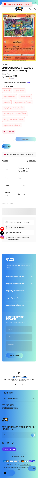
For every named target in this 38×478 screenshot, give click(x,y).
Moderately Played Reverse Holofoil (15, 113)
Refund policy (7, 467)
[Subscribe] (33, 435)
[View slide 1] (16, 385)
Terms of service (22, 467)
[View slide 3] (20, 385)
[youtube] (2, 228)
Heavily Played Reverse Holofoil (13, 119)
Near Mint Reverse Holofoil (23, 102)
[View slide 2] (18, 385)
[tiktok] (2, 233)
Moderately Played (9, 96)
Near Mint (7, 90)
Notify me (6, 146)
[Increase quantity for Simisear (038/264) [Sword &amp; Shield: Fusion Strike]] (12, 139)
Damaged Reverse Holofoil (12, 125)
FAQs (18, 265)
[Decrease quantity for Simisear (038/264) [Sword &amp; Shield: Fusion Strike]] (4, 139)
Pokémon (5, 64)
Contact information (19, 469)
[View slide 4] (22, 385)
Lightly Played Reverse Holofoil (13, 108)
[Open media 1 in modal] (33, 16)
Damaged (7, 102)
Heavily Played (25, 96)
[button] (10, 77)
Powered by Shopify (25, 464)
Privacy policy (14, 467)
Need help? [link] (32, 160)
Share (6, 160)
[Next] (35, 2)
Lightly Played (19, 90)
